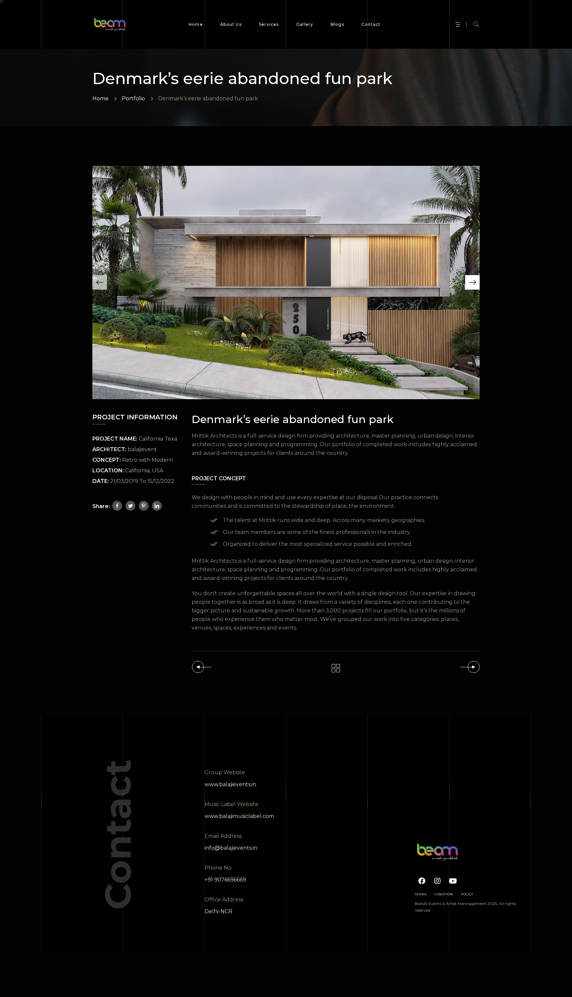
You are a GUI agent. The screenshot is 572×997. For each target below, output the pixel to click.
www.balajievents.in (230, 784)
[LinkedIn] (157, 506)
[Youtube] (453, 881)
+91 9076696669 (225, 880)
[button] (99, 282)
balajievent (142, 449)
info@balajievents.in (231, 848)
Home (100, 98)
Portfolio (133, 98)
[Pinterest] (144, 506)
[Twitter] (130, 506)
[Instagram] (437, 881)
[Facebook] (117, 506)
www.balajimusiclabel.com (239, 816)
